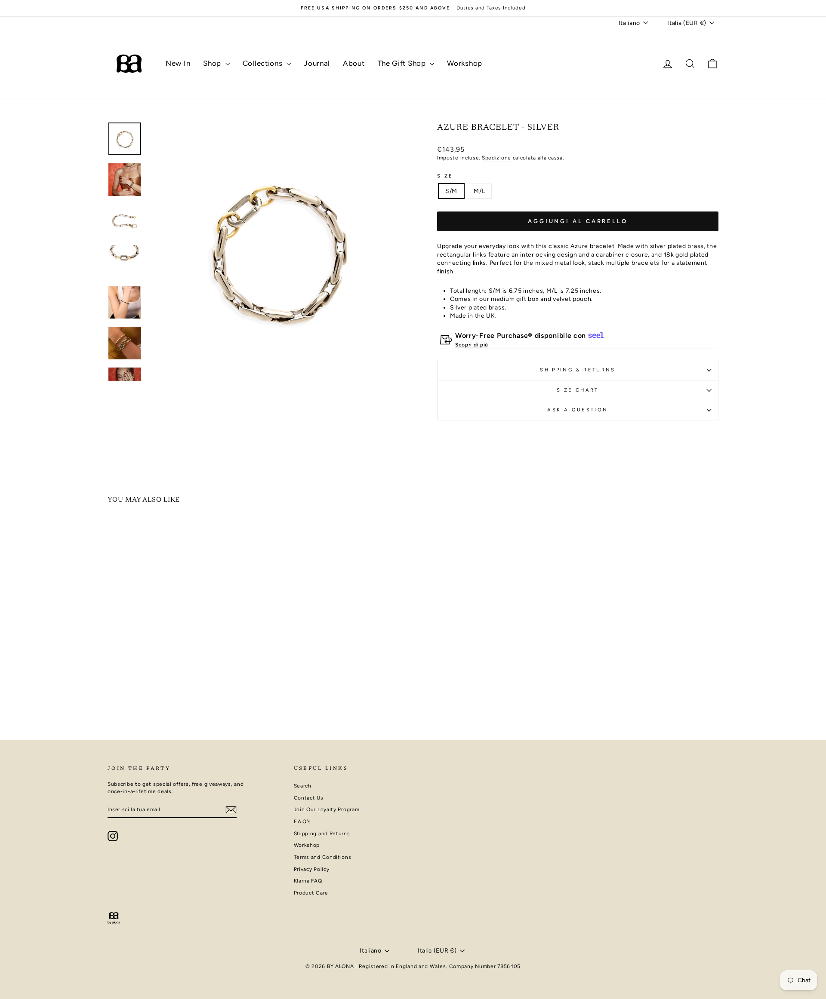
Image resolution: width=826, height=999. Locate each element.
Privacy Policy (312, 869)
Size (445, 176)
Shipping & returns (577, 370)
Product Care (311, 893)
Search (302, 786)
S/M (451, 191)
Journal (317, 63)
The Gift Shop (403, 63)
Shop (213, 63)
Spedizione (496, 158)
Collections (263, 63)
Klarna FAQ (308, 881)
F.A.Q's (302, 821)
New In (178, 63)
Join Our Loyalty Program (327, 809)
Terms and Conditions (322, 857)
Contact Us (309, 798)
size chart (578, 390)
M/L (479, 191)
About (354, 63)
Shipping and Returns (322, 833)
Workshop (464, 63)
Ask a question (577, 410)
